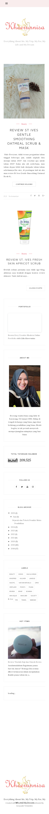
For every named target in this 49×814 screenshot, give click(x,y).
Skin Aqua (13, 595)
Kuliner (23, 578)
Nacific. (12, 583)
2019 (13, 545)
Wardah (33, 600)
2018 (13, 548)
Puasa (31, 587)
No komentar (14, 196)
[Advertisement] (24, 732)
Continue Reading (24, 184)
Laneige (32, 578)
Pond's (22, 587)
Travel (23, 600)
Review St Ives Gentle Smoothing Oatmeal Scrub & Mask (24, 139)
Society (34, 595)
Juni (14, 517)
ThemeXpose (25, 803)
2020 (13, 541)
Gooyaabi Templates (24, 806)
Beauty (24, 124)
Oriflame (12, 587)
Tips (16, 600)
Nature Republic (25, 583)
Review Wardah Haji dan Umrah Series (24, 662)
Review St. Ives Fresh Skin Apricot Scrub (24, 261)
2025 (13, 513)
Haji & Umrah (31, 574)
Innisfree (12, 578)
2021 (13, 538)
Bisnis (21, 574)
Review (12, 591)
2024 (13, 527)
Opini (37, 583)
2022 (13, 534)
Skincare (23, 595)
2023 (13, 530)
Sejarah (29, 591)
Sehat (20, 591)
